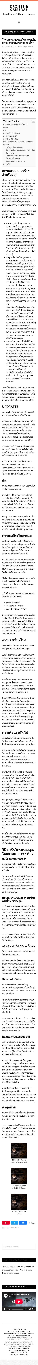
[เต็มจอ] (33, 1309)
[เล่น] (5, 1309)
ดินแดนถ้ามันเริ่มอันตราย (15, 161)
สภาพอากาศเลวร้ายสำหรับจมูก (15, 124)
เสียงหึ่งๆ (17, 1228)
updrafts (6, 127)
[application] (19, 1301)
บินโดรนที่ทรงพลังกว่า (14, 147)
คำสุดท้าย (7, 164)
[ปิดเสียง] (30, 1309)
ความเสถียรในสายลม (11, 133)
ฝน (4, 130)
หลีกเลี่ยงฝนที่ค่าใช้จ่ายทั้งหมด (17, 156)
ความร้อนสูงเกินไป (10, 139)
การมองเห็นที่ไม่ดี (10, 136)
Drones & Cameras (19, 7)
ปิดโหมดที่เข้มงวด (13, 158)
